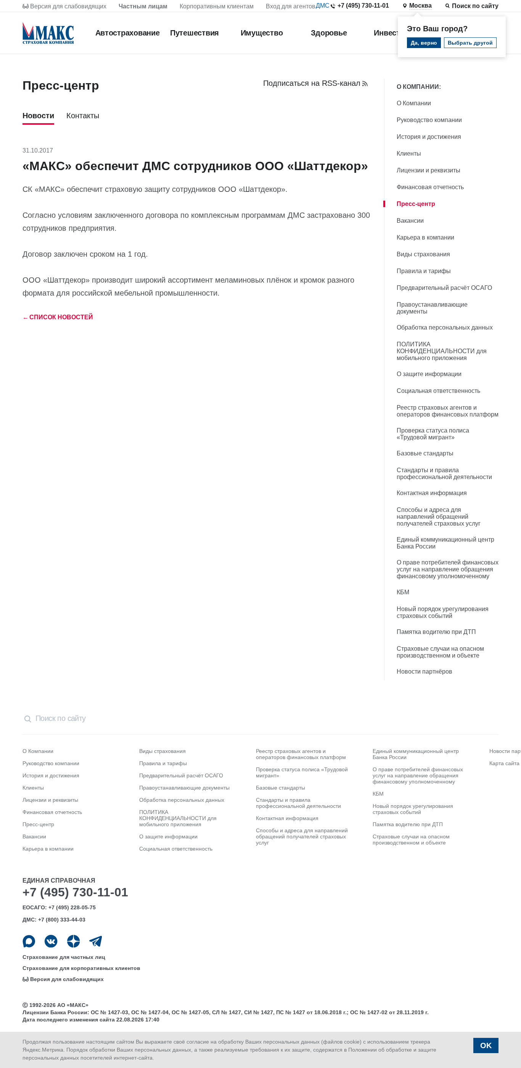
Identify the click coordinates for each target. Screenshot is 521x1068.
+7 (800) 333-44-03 (61, 920)
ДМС (323, 5)
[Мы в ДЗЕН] (73, 941)
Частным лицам (143, 6)
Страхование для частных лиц (64, 957)
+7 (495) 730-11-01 (363, 5)
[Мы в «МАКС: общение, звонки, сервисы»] (29, 941)
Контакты (82, 115)
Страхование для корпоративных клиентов (81, 968)
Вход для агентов (290, 6)
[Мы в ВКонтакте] (51, 941)
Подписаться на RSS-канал (311, 83)
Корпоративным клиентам (217, 6)
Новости (38, 115)
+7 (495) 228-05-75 (72, 907)
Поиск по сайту (475, 6)
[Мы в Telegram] (95, 941)
